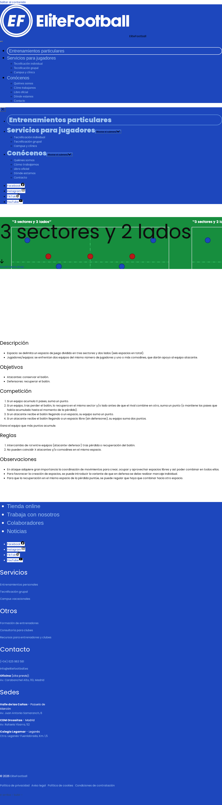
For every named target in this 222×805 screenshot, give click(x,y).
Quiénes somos (23, 83)
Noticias (17, 531)
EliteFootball (18, 776)
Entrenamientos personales (19, 585)
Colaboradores (25, 523)
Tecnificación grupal (26, 68)
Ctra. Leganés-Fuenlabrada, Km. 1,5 (24, 736)
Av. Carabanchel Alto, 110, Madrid (22, 680)
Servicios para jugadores (31, 58)
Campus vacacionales (15, 599)
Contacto (19, 100)
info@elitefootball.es (14, 669)
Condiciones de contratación (95, 785)
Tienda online (23, 506)
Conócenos (18, 77)
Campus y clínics (24, 72)
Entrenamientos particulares (36, 50)
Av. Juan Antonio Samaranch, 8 (21, 713)
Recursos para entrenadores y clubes (25, 637)
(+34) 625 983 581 (12, 661)
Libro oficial (21, 92)
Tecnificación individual (28, 63)
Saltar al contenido (13, 2)
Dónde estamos (23, 96)
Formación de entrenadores (19, 623)
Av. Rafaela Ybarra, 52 (15, 725)
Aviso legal (38, 785)
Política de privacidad (14, 785)
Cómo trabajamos (25, 87)
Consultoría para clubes (16, 630)
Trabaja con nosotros (33, 514)
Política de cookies (60, 785)
